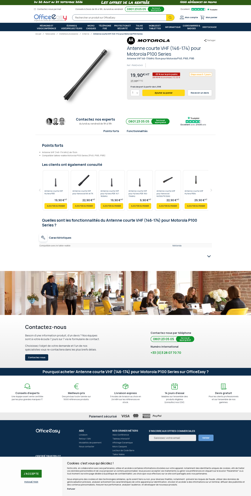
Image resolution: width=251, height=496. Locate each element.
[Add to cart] (55, 206)
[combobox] (123, 17)
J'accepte (31, 473)
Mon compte (191, 17)
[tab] (125, 145)
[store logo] (50, 18)
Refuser (71, 488)
